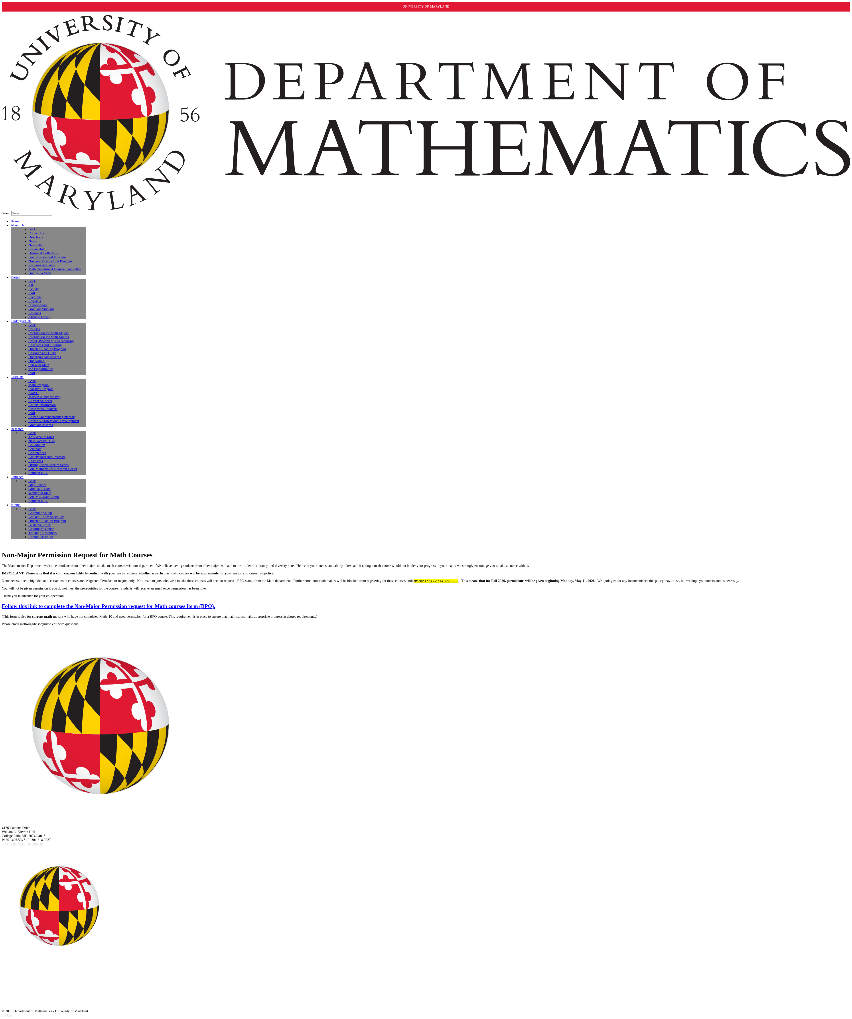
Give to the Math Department (22, 844)
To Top (7, 1015)
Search (6, 213)
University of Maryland (426, 6)
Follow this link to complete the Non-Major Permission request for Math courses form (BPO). (108, 606)
